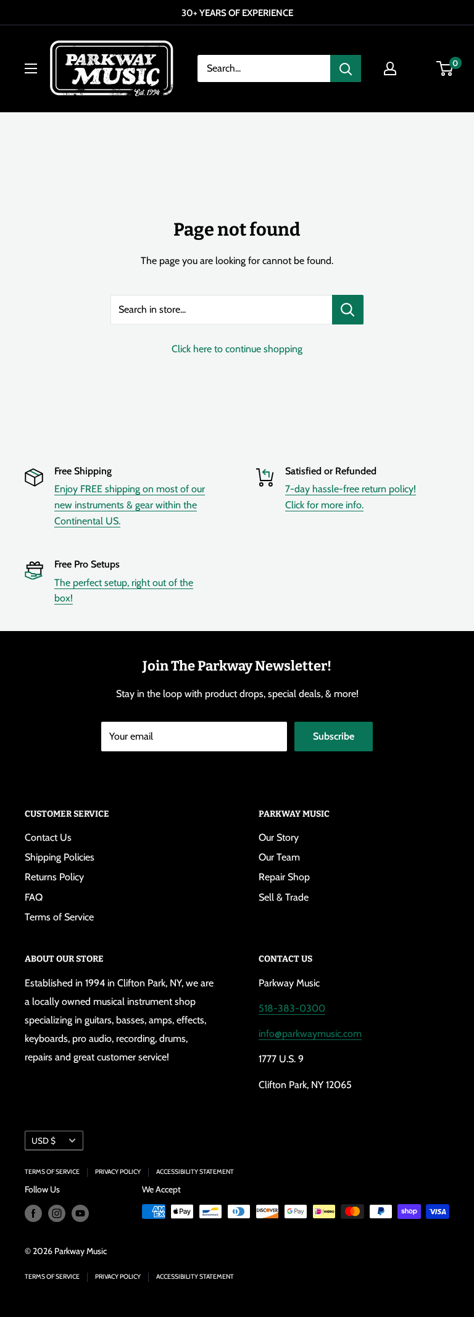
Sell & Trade (284, 897)
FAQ (34, 897)
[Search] (345, 68)
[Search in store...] (348, 309)
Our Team (279, 857)
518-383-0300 (292, 1008)
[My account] (390, 68)
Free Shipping (83, 471)
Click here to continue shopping (237, 349)
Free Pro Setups (87, 564)
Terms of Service (59, 917)
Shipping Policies (59, 857)
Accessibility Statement (195, 1172)
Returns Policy (54, 877)
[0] (445, 68)
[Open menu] (31, 68)
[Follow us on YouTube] (80, 1213)
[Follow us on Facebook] (33, 1213)
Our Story (279, 837)
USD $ (43, 1141)
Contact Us (48, 837)
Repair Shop (284, 877)
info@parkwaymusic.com (310, 1033)
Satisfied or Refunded (330, 471)
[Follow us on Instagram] (56, 1213)
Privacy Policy (118, 1172)
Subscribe (333, 736)
